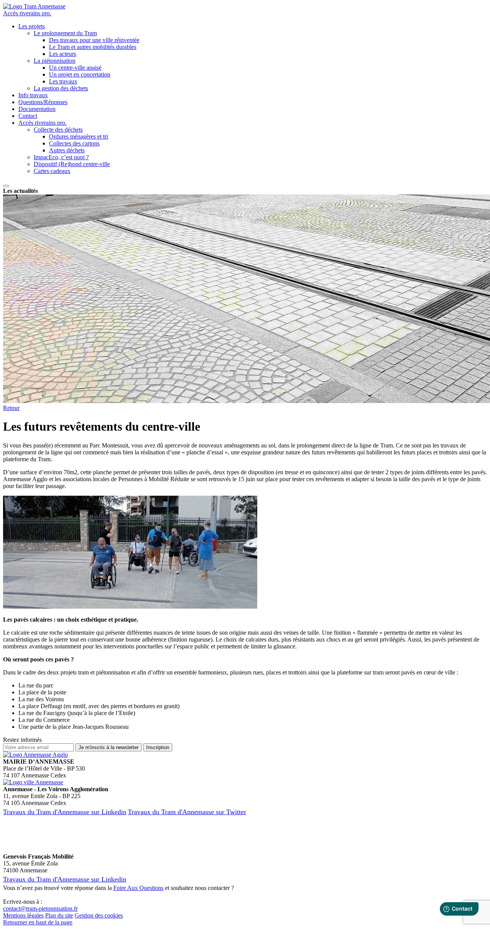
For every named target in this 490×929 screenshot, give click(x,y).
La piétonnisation (54, 60)
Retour (11, 408)
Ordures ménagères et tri (78, 136)
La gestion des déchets (61, 88)
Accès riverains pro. (27, 13)
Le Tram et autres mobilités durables (92, 47)
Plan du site (59, 915)
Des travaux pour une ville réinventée (94, 40)
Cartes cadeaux (52, 171)
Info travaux (33, 95)
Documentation (37, 109)
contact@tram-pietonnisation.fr (40, 908)
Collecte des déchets (58, 129)
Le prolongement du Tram (65, 33)
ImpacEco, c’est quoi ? (61, 157)
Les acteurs (62, 54)
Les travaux (63, 81)
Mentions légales (23, 915)
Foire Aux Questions (138, 888)
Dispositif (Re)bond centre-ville (72, 164)
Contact (27, 116)
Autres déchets (67, 150)
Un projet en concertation (79, 74)
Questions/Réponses (42, 102)
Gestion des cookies (99, 915)
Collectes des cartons (74, 143)
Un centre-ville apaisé (75, 67)
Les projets (31, 26)
